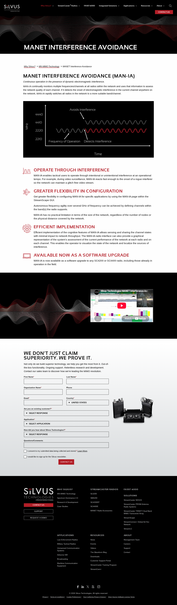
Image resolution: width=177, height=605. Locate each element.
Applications (128, 6)
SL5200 (93, 494)
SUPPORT (38, 511)
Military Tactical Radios (66, 544)
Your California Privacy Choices (94, 597)
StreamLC (128, 529)
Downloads (95, 556)
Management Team (132, 540)
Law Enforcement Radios (67, 540)
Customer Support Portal (100, 561)
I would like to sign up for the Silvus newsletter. (46, 457)
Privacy (45, 597)
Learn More (82, 451)
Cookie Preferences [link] (74, 597)
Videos (93, 548)
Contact (127, 552)
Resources (145, 6)
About (159, 6)
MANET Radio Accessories (101, 510)
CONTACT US (164, 12)
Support (127, 548)
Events (93, 544)
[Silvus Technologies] (12, 8)
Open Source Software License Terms (121, 597)
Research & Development (67, 502)
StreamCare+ (95, 569)
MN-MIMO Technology (66, 494)
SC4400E (94, 506)
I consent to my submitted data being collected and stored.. (57, 451)
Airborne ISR (62, 555)
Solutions (130, 495)
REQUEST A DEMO (38, 518)
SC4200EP (94, 502)
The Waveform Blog (98, 552)
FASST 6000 (89, 6)
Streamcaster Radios (104, 489)
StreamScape (129, 518)
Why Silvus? (46, 6)
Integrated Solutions (108, 6)
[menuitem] (47, 5)
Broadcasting (62, 559)
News (92, 540)
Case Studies (62, 506)
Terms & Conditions (57, 597)
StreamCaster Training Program (103, 565)
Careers (127, 544)
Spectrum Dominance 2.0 (67, 498)
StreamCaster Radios (67, 5)
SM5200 (93, 498)
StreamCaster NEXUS (133, 500)
